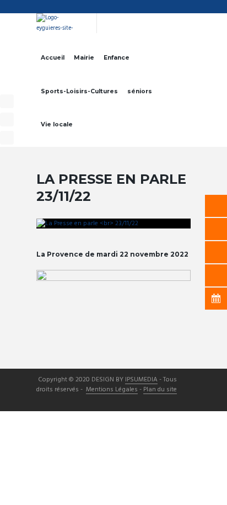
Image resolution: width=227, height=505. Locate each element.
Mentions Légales (112, 390)
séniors (139, 91)
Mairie (84, 57)
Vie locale (57, 124)
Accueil (52, 57)
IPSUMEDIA (141, 380)
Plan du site (160, 390)
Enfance (116, 57)
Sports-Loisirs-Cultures (79, 91)
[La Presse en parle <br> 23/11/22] (113, 223)
